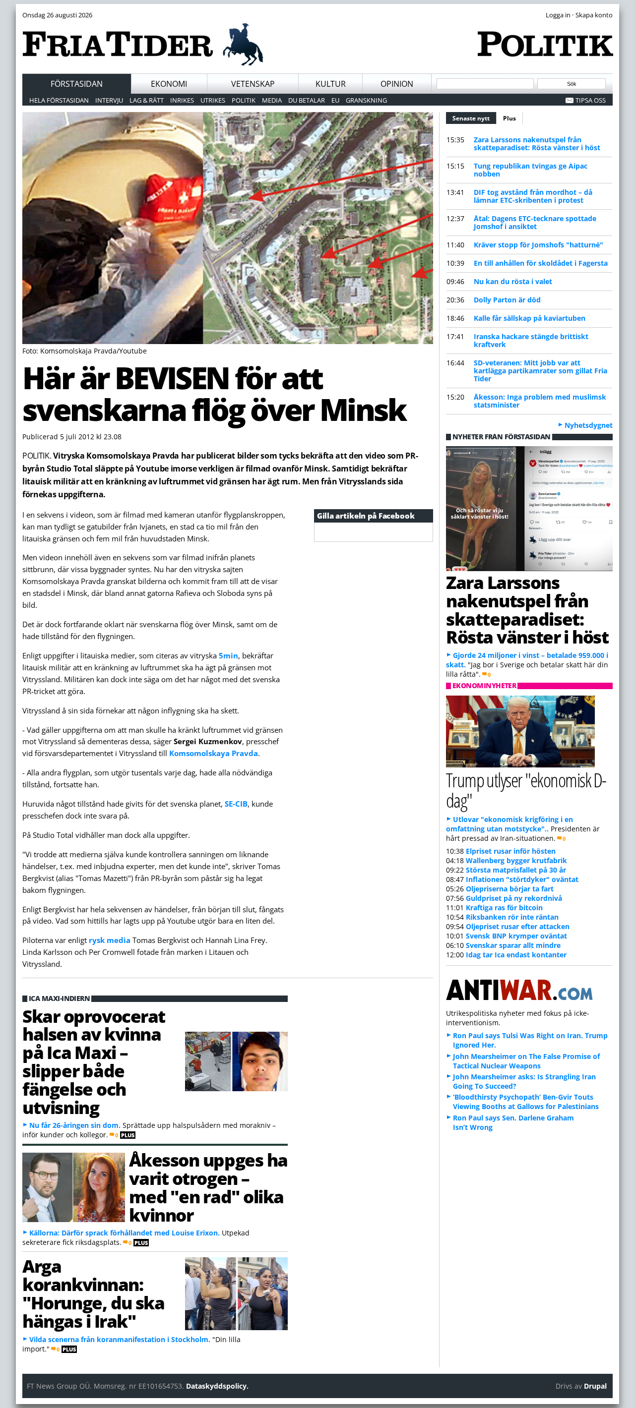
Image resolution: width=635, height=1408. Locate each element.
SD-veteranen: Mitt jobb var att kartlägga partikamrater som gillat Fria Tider (540, 370)
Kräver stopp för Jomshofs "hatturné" (538, 244)
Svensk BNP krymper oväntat (516, 935)
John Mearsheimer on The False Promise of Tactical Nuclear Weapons (526, 1061)
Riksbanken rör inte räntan (512, 917)
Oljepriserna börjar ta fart (510, 888)
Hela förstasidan (59, 100)
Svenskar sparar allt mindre (513, 945)
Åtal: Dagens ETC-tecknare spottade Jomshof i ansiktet (535, 222)
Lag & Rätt (146, 100)
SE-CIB (236, 804)
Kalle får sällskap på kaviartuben (529, 318)
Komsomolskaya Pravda (213, 753)
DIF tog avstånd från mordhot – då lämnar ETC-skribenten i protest (533, 196)
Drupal (595, 1386)
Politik (243, 100)
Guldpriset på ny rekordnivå (514, 898)
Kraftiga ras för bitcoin (504, 907)
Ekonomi (169, 83)
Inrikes (182, 100)
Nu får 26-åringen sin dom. (75, 1125)
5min (228, 655)
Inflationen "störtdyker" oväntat (522, 879)
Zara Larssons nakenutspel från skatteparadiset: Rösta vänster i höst (537, 143)
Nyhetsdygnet (589, 425)
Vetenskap (253, 83)
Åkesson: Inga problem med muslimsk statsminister (540, 401)
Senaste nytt (474, 118)
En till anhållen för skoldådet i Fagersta (541, 263)
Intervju (109, 100)
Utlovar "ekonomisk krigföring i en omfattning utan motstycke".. (509, 824)
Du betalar (306, 100)
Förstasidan (77, 83)
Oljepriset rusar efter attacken (518, 926)
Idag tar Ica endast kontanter (516, 954)
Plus (509, 118)
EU (335, 100)
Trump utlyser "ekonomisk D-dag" (526, 789)
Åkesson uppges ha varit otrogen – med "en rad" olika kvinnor (208, 1187)
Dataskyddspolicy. (217, 1386)
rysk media (109, 940)
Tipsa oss (590, 100)
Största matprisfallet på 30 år (516, 870)
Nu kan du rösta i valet (513, 281)
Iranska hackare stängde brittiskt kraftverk (531, 340)
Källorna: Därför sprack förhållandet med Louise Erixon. (124, 1232)
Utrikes (212, 100)
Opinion (397, 83)
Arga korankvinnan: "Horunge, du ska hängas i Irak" (93, 1293)
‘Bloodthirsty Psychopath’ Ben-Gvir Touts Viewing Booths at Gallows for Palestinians (526, 1101)
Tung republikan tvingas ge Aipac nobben (530, 169)
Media (272, 100)
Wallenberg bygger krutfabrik (516, 860)
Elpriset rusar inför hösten (511, 851)
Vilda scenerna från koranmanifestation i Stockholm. (119, 1339)
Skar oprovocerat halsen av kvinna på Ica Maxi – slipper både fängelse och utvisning (93, 1061)
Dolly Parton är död (507, 299)
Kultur (331, 83)
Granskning (366, 100)
